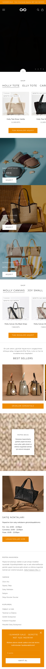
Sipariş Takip (7, 585)
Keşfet (23, 61)
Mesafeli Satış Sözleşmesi (11, 624)
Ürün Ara (5, 582)
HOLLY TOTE (11, 85)
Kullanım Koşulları (9, 621)
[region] (23, 38)
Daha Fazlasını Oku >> (32, 570)
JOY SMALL (35, 290)
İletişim (5, 593)
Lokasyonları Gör (15, 539)
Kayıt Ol (23, 661)
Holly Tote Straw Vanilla (16, 119)
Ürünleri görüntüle (23, 406)
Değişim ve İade (8, 609)
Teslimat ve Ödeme (9, 613)
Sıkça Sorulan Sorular (10, 597)
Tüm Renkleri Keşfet (23, 130)
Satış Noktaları (7, 589)
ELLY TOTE (29, 85)
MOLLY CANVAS (14, 290)
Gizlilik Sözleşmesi (9, 617)
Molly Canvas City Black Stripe (16, 324)
